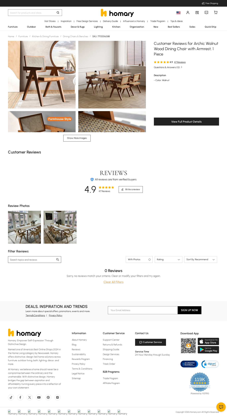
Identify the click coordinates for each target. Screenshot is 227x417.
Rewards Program (81, 359)
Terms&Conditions (35, 315)
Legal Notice (78, 373)
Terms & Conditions (82, 368)
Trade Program (110, 378)
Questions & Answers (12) (167, 67)
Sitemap (76, 378)
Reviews (76, 349)
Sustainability (79, 354)
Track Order (109, 364)
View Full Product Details (186, 121)
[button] (210, 364)
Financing (108, 359)
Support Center (111, 339)
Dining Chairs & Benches (75, 36)
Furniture (23, 36)
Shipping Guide (111, 349)
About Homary (79, 339)
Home (11, 36)
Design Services (111, 354)
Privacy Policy (55, 315)
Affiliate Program (111, 383)
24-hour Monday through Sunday (152, 354)
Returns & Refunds (112, 344)
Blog (74, 344)
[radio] (155, 61)
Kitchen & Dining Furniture (45, 36)
